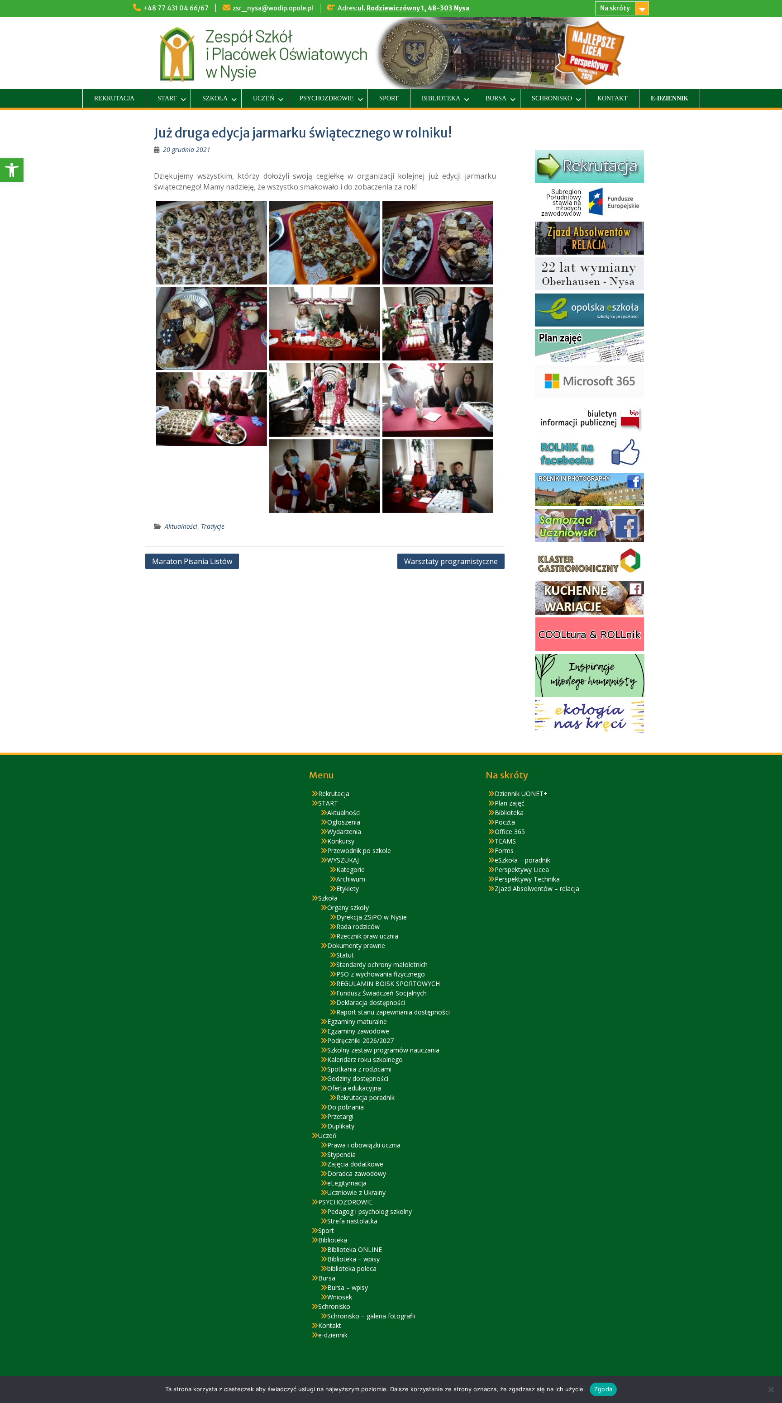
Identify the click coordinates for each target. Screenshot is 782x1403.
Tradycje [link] (212, 526)
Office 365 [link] (510, 831)
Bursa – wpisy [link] (347, 1287)
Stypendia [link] (341, 1154)
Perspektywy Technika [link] (527, 879)
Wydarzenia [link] (344, 831)
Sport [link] (389, 98)
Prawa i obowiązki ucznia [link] (364, 1145)
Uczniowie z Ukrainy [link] (356, 1192)
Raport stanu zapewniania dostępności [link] (393, 1012)
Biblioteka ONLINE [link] (354, 1249)
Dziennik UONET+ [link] (521, 793)
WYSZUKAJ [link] (343, 860)
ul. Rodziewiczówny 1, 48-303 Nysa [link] (414, 8)
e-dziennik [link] (669, 98)
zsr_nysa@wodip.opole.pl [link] (273, 8)
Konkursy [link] (340, 841)
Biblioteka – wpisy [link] (353, 1259)
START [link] (167, 98)
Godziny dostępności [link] (357, 1078)
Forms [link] (504, 850)
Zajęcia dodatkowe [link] (355, 1164)
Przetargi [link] (340, 1116)
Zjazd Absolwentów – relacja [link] (537, 888)
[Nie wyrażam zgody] (770, 1389)
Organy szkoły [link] (348, 907)
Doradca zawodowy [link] (356, 1173)
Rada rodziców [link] (358, 926)
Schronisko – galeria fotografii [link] (371, 1316)
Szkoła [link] (215, 98)
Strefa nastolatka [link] (352, 1221)
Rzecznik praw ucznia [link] (367, 936)
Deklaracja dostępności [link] (370, 1002)
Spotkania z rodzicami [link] (359, 1069)
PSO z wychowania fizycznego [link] (380, 974)
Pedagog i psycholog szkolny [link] (369, 1211)
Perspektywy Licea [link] (522, 869)
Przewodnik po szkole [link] (359, 850)
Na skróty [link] (615, 8)
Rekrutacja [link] (114, 98)
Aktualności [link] (181, 526)
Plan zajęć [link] (510, 803)
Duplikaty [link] (340, 1126)
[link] (12, 170)
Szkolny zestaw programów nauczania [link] (383, 1050)
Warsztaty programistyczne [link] (451, 561)
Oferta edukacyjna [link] (354, 1088)
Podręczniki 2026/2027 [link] (360, 1040)
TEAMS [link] (505, 841)
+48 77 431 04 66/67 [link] (176, 8)
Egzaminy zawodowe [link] (358, 1031)
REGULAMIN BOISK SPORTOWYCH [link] (388, 983)
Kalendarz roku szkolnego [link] (365, 1059)
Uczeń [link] (263, 98)
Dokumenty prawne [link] (356, 945)
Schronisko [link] (552, 98)
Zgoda (603, 1389)
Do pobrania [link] (345, 1107)
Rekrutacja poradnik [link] (365, 1097)
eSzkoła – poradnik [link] (522, 860)
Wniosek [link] (339, 1297)
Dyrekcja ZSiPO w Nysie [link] (371, 917)
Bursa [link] (496, 98)
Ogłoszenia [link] (343, 822)
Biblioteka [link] (441, 98)
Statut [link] (345, 955)
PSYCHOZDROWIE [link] (327, 98)
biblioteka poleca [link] (352, 1268)
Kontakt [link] (612, 98)
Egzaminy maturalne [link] (357, 1021)
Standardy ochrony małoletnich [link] (382, 964)
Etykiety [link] (347, 888)
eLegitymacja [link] (347, 1183)
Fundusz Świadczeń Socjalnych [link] (381, 993)
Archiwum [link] (350, 879)
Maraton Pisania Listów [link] (192, 561)
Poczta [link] (505, 822)
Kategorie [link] (350, 869)
